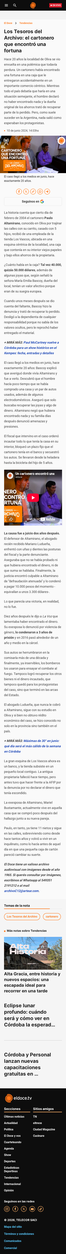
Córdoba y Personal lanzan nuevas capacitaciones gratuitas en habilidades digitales (29, 1067)
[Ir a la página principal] (33, 5)
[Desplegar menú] (6, 5)
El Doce (8, 23)
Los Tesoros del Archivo (22, 916)
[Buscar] (15, 5)
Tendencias (25, 23)
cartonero (52, 916)
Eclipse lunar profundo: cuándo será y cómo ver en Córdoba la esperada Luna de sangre (29, 1018)
